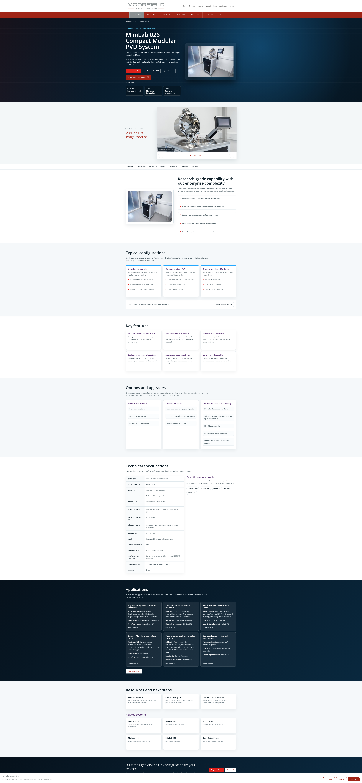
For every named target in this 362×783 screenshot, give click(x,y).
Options (162, 166)
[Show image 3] (194, 155)
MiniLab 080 (181, 15)
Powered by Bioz (130, 82)
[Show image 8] (202, 155)
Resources (195, 166)
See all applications (134, 671)
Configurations (141, 166)
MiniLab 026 (137, 15)
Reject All (341, 779)
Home (185, 6)
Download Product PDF (151, 71)
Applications (223, 6)
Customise (329, 779)
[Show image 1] (190, 155)
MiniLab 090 (195, 15)
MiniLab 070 (166, 15)
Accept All (354, 779)
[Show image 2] (192, 155)
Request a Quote (133, 71)
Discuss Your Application (224, 304)
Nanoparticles (224, 15)
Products (192, 6)
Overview (130, 166)
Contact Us (230, 770)
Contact (231, 6)
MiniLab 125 (210, 15)
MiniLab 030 (151, 15)
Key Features (153, 166)
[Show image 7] (200, 155)
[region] (181, 778)
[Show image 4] (195, 155)
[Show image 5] (197, 155)
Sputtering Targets (211, 6)
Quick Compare (169, 71)
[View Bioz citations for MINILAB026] (138, 77)
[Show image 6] (199, 155)
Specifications (173, 166)
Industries (200, 6)
